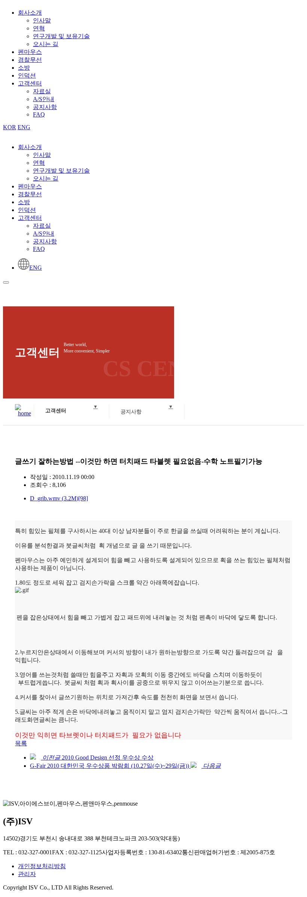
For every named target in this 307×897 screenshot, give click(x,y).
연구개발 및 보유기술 (61, 36)
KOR (9, 127)
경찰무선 (30, 60)
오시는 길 (45, 44)
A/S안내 (43, 99)
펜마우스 (30, 52)
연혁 (39, 28)
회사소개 (30, 12)
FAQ (39, 114)
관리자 (27, 874)
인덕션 (27, 75)
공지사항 (45, 107)
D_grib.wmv (59, 498)
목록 (21, 743)
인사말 (42, 20)
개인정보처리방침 (42, 866)
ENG (24, 127)
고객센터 (30, 83)
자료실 (42, 91)
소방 (24, 67)
